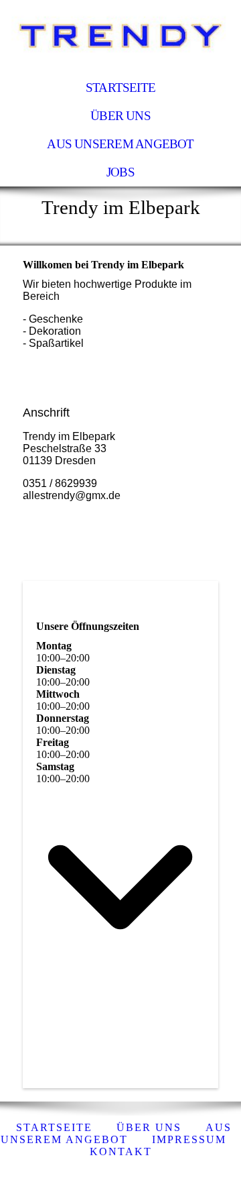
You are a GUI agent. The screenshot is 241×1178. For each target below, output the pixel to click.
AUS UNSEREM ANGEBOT (120, 144)
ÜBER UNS (120, 116)
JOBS (120, 172)
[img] (120, 37)
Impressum (189, 1139)
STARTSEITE (120, 88)
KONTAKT (121, 1151)
